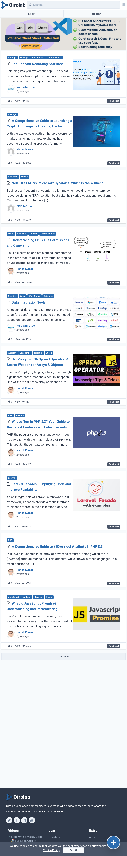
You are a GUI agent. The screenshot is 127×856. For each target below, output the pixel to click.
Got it (73, 850)
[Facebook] (17, 820)
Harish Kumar (24, 268)
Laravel (11, 478)
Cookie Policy (51, 850)
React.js (24, 57)
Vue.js (49, 353)
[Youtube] (32, 820)
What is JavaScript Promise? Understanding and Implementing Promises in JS (32, 608)
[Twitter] (9, 820)
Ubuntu (33, 234)
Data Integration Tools (29, 302)
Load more (63, 656)
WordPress (37, 57)
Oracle (24, 177)
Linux (11, 234)
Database (13, 177)
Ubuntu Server (48, 234)
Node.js (12, 57)
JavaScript (25, 353)
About (93, 837)
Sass (22, 296)
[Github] (24, 820)
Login (31, 13)
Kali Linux (21, 234)
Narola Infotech (26, 87)
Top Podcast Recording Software (37, 64)
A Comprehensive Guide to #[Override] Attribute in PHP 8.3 (57, 547)
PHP (10, 415)
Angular (12, 353)
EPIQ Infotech (25, 206)
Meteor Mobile (54, 57)
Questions (55, 837)
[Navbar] (123, 5)
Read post (114, 101)
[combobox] (73, 5)
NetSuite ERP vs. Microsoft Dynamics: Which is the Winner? (57, 183)
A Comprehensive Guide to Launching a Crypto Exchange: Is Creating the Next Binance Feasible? (39, 126)
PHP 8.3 (20, 415)
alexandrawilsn (25, 149)
